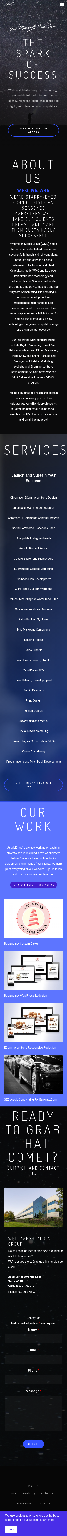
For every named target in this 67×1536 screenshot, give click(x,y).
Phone (33, 1370)
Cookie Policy (47, 1493)
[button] (62, 4)
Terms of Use (43, 1503)
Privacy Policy (24, 1503)
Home (13, 1493)
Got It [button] (11, 1529)
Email (33, 1350)
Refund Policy (28, 1493)
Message (33, 1391)
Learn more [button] (47, 1519)
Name (33, 1329)
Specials (36, 414)
